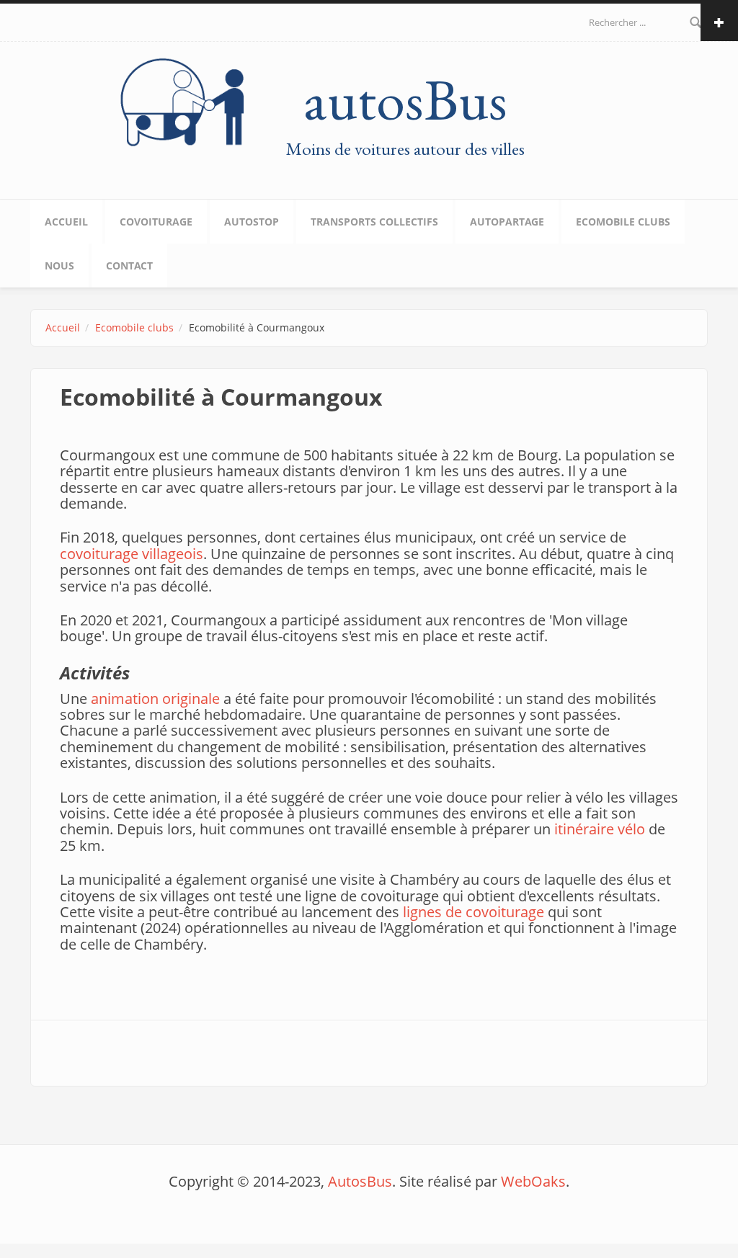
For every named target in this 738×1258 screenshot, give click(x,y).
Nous (59, 265)
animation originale (155, 698)
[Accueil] (185, 103)
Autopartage (507, 221)
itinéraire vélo (600, 829)
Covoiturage (156, 221)
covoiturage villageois (131, 553)
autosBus (405, 99)
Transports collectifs (374, 221)
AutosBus (360, 1181)
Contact (129, 265)
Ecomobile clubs (623, 221)
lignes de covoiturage (473, 912)
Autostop (251, 221)
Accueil (66, 221)
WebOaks (533, 1181)
